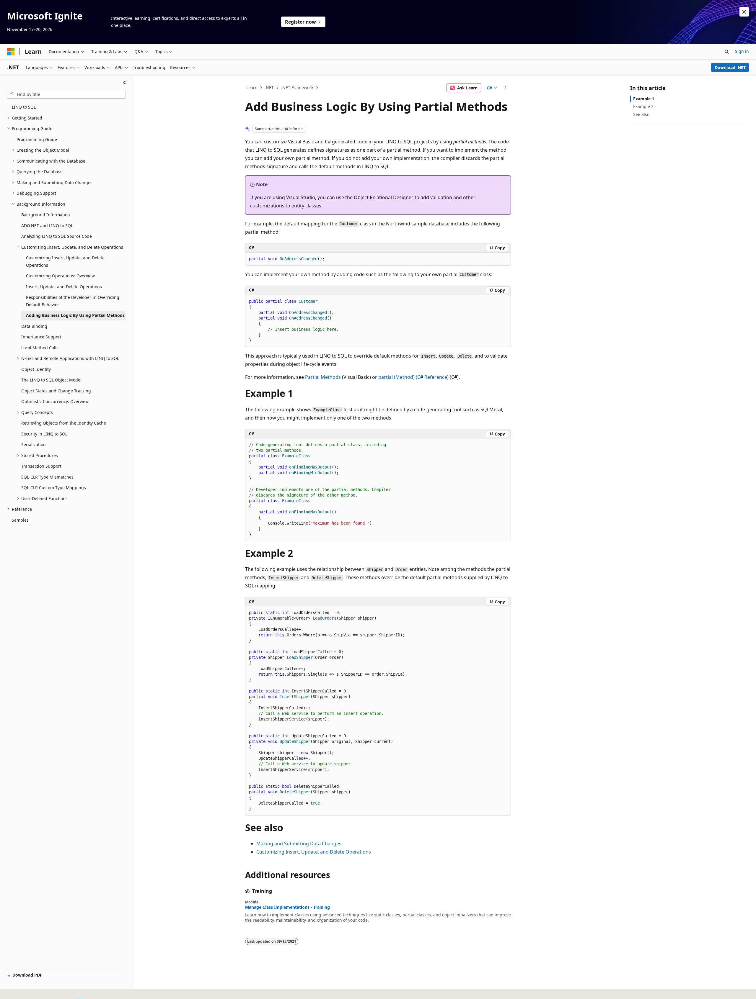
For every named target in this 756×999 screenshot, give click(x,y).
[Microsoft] (11, 51)
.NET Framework (297, 87)
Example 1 (643, 98)
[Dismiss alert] (744, 12)
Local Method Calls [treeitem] (39, 348)
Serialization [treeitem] (33, 444)
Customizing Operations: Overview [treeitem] (60, 276)
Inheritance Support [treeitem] (41, 337)
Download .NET (730, 67)
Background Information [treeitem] (45, 214)
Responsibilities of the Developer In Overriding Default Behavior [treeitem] (72, 300)
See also (641, 114)
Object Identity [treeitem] (36, 369)
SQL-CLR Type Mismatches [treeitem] (47, 477)
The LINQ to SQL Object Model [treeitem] (51, 380)
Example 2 (643, 106)
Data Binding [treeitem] (34, 326)
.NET (269, 87)
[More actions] (506, 88)
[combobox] (66, 94)
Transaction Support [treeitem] (41, 466)
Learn (252, 87)
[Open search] (727, 51)
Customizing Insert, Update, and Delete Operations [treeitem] (65, 261)
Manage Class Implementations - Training (287, 907)
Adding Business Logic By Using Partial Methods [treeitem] (75, 315)
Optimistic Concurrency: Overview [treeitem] (55, 401)
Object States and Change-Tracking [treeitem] (56, 391)
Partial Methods (323, 377)
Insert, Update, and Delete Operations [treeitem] (64, 286)
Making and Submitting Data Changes (298, 843)
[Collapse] (125, 82)
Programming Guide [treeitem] (37, 139)
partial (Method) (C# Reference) (413, 377)
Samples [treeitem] (20, 520)
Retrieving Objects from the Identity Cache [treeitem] (63, 423)
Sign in (742, 51)
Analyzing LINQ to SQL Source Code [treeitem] (56, 236)
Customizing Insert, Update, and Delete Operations (313, 852)
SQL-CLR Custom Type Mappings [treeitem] (53, 487)
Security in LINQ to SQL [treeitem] (44, 434)
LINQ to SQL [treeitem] (24, 107)
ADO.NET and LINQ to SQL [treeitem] (47, 225)
